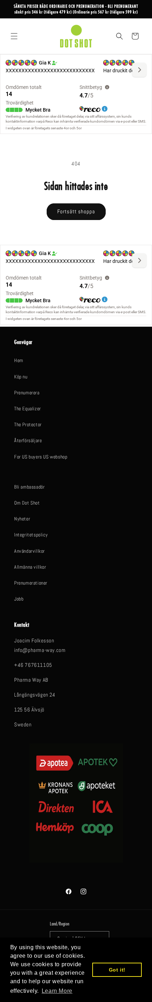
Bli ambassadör (29, 487)
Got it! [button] (117, 970)
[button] (14, 36)
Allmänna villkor (30, 567)
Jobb (18, 599)
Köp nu (21, 376)
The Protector (28, 424)
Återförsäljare (28, 440)
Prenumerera (27, 392)
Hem (18, 360)
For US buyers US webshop (40, 457)
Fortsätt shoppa (76, 211)
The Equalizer (27, 408)
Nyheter (22, 519)
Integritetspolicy (31, 534)
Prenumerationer (30, 583)
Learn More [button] (57, 991)
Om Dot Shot (27, 503)
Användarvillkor (29, 551)
